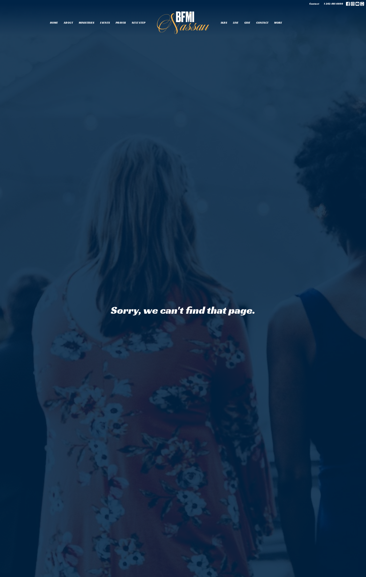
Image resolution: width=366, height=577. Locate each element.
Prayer (121, 22)
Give (247, 22)
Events (105, 22)
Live (235, 22)
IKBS (224, 22)
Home (54, 22)
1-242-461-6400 (333, 3)
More (278, 22)
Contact (314, 3)
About (68, 22)
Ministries (86, 22)
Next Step (138, 22)
